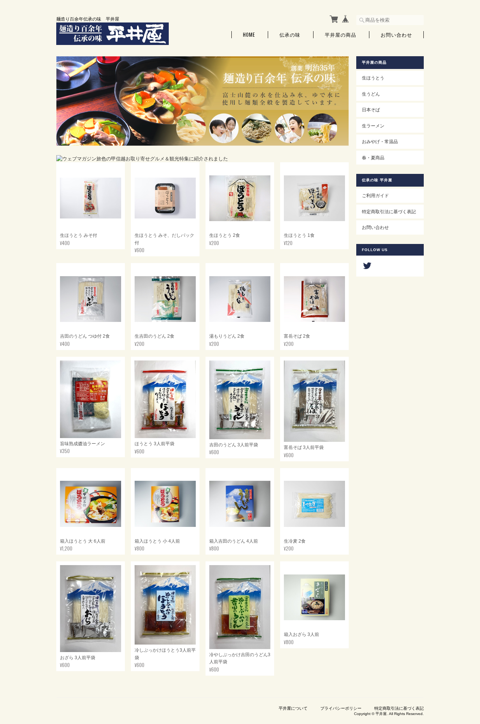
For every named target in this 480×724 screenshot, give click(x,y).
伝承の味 (289, 34)
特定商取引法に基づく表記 (389, 211)
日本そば (371, 109)
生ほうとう (373, 77)
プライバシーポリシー (341, 708)
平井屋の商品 (340, 34)
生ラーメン (373, 125)
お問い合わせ (396, 34)
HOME (249, 34)
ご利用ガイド (375, 195)
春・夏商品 (373, 157)
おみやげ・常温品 (380, 141)
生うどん (371, 93)
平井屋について (293, 708)
